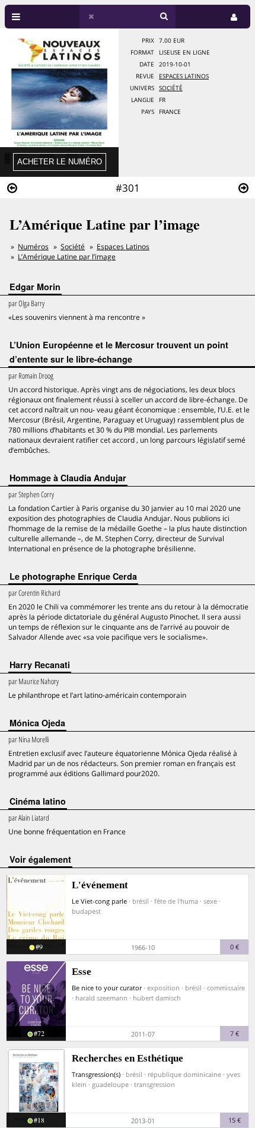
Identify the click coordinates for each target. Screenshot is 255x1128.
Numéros (33, 247)
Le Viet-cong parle (99, 901)
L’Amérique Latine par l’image (67, 257)
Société (171, 88)
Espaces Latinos (184, 76)
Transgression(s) (96, 1074)
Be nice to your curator (107, 987)
